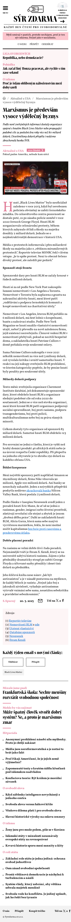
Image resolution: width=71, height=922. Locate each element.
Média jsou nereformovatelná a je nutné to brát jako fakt (34, 751)
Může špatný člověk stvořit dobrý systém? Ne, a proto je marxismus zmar (32, 717)
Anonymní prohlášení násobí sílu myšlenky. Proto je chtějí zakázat (35, 741)
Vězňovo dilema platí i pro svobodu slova (33, 811)
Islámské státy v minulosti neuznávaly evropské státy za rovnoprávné (31, 838)
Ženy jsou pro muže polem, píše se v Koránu (35, 830)
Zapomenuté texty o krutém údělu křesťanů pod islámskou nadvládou (35, 770)
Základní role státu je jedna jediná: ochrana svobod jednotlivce (35, 860)
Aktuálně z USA (20, 99)
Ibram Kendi (17, 640)
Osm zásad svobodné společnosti (27, 868)
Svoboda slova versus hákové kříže (29, 804)
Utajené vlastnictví (21, 629)
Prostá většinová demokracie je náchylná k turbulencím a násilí (34, 876)
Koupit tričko (37, 911)
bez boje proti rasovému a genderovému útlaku (32, 531)
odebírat (47, 44)
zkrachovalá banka (38, 491)
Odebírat (13, 662)
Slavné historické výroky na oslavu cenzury (35, 817)
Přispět (36, 662)
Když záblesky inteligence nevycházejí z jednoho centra (32, 796)
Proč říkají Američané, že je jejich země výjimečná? (32, 760)
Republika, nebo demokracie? (23, 58)
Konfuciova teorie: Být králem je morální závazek (33, 780)
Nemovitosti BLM (20, 625)
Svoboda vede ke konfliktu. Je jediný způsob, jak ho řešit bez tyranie (36, 896)
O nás (6, 911)
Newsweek (16, 636)
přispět (34, 44)
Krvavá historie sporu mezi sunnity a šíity (34, 846)
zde (37, 625)
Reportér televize (20, 621)
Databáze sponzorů (22, 632)
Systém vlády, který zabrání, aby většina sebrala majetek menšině (33, 886)
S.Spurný (9, 601)
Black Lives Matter (13, 672)
